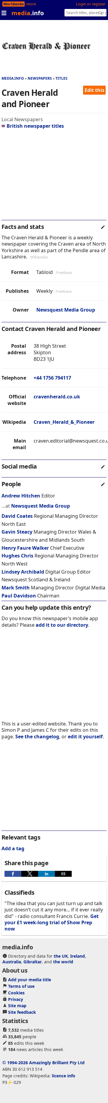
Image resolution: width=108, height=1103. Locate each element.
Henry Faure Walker (25, 548)
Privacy (15, 999)
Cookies (16, 993)
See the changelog (37, 736)
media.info (13, 78)
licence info (63, 1076)
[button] (12, 874)
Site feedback (22, 1012)
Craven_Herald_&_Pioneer (64, 422)
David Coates (17, 516)
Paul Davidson (19, 595)
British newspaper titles (35, 126)
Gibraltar (32, 962)
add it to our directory (62, 625)
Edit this (94, 90)
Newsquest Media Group (65, 309)
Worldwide (13, 4)
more (31, 4)
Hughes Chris (17, 555)
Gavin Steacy (17, 532)
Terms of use (21, 986)
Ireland (77, 956)
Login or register (91, 4)
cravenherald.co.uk (57, 396)
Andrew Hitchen (21, 495)
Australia (11, 962)
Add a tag (13, 848)
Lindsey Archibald (23, 572)
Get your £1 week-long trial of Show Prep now (51, 922)
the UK (61, 956)
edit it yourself (85, 736)
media (27, 13)
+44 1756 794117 (52, 378)
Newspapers (40, 78)
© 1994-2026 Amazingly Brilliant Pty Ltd (43, 1062)
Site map (17, 1005)
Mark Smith (16, 587)
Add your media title (29, 979)
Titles (62, 78)
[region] (54, 177)
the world (63, 962)
